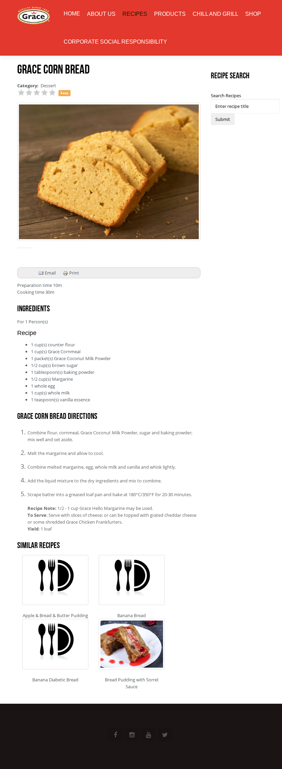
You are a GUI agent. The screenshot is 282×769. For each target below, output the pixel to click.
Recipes (134, 14)
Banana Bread (131, 615)
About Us (101, 14)
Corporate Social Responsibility (115, 42)
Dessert (48, 85)
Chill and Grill (215, 14)
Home (72, 13)
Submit (222, 119)
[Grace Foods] (33, 16)
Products (170, 14)
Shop (253, 14)
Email (50, 273)
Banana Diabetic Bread (55, 680)
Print (73, 273)
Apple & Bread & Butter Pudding (55, 615)
